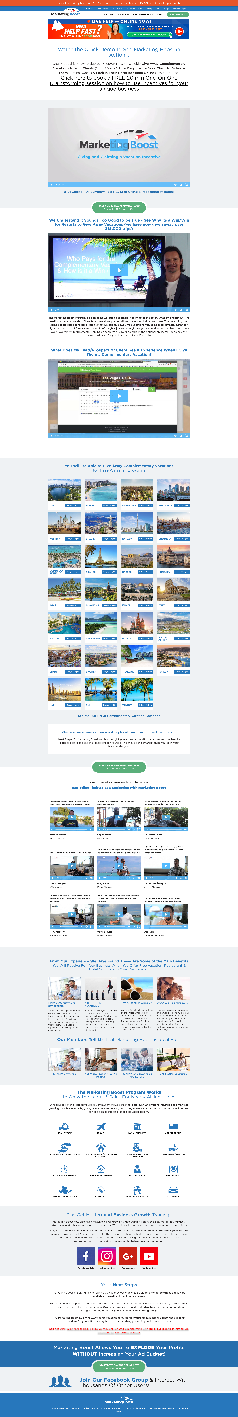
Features (109, 15)
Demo (160, 15)
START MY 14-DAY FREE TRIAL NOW (119, 207)
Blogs (166, 9)
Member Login (179, 9)
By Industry (117, 9)
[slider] (117, 184)
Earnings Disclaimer (135, 1408)
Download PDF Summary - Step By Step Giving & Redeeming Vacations (120, 191)
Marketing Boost (60, 1408)
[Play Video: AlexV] (166, 914)
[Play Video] (51, 184)
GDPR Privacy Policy (111, 1408)
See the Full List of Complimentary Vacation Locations (119, 716)
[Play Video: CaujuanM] (119, 817)
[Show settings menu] (181, 184)
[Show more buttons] (91, 829)
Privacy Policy (91, 1408)
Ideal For (123, 15)
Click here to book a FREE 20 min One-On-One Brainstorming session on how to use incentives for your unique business (119, 83)
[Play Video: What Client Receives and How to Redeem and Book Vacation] (119, 396)
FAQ (158, 9)
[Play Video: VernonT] (119, 914)
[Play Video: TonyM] (72, 914)
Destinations (102, 9)
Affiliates (76, 1408)
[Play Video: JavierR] (166, 817)
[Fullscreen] (187, 184)
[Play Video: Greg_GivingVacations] (119, 145)
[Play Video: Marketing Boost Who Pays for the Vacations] (119, 270)
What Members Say (143, 15)
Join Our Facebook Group (113, 1380)
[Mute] (175, 184)
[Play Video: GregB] (119, 866)
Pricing (149, 9)
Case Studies (87, 9)
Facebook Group (134, 9)
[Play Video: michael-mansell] (72, 817)
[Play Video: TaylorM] (72, 866)
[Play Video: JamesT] (166, 866)
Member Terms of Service (161, 1408)
